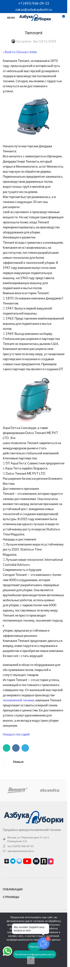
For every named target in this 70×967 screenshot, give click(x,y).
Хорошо (35, 946)
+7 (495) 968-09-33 (33, 3)
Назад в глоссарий (16, 734)
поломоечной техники (18, 700)
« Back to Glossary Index (20, 52)
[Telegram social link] (25, 748)
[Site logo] (35, 17)
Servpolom (23, 41)
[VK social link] (16, 748)
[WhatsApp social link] (6, 748)
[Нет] (31, 960)
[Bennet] (17, 790)
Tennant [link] (23, 61)
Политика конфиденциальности (34, 954)
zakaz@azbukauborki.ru (33, 9)
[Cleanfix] (50, 790)
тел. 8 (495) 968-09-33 (20, 846)
